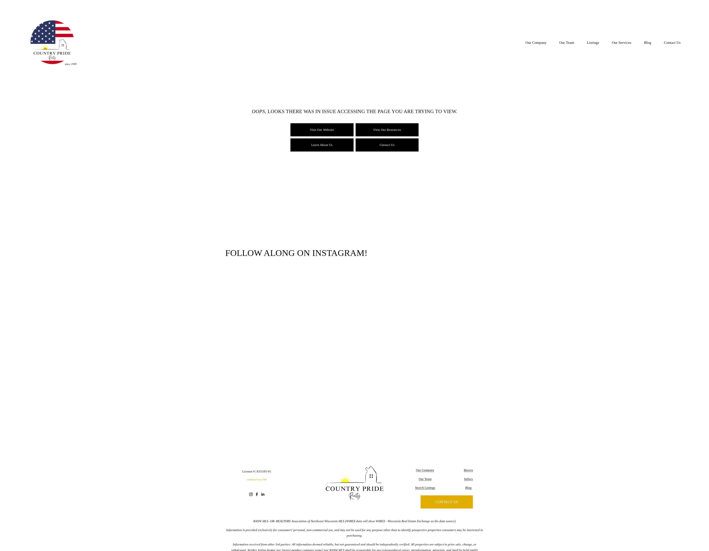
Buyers (468, 470)
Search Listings (425, 487)
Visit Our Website (322, 130)
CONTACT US (446, 502)
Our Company (536, 42)
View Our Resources (387, 130)
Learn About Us (322, 145)
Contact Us (672, 42)
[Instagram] (251, 494)
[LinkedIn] (263, 494)
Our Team (566, 42)
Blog (647, 42)
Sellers (468, 479)
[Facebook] (257, 494)
